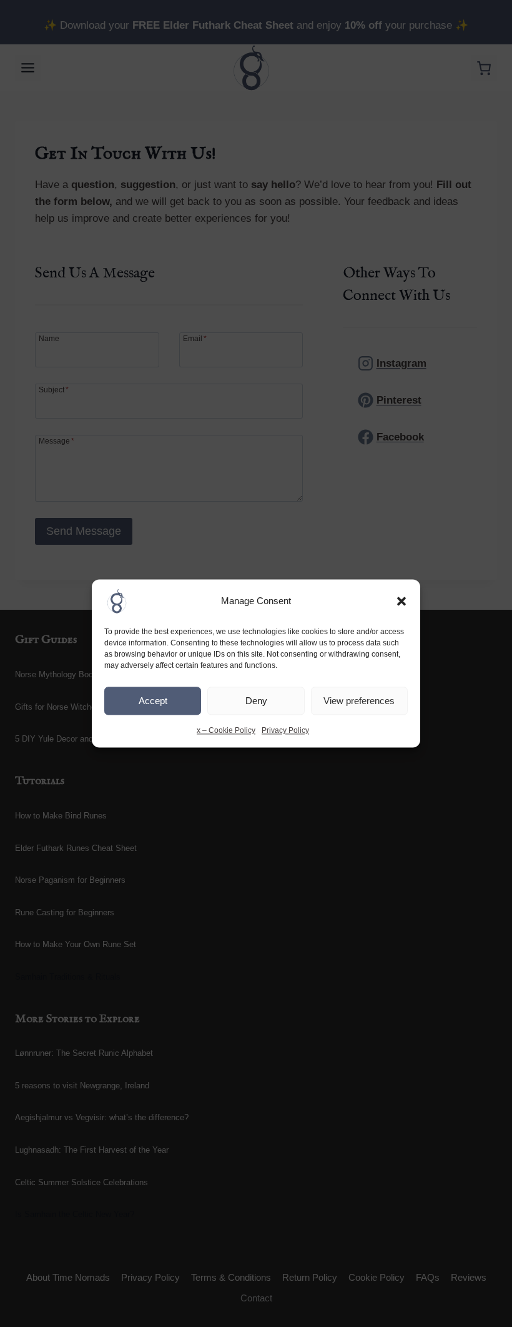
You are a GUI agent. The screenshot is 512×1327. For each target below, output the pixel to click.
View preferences (359, 700)
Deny (256, 700)
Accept (153, 700)
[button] (401, 601)
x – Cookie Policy (226, 730)
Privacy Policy (285, 730)
